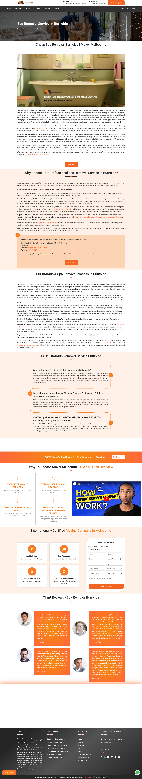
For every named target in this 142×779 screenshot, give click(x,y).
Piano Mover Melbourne (54, 754)
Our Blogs (46, 8)
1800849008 (33, 250)
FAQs (38, 8)
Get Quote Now (118, 457)
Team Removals (89, 777)
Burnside (32, 29)
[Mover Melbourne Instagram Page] (104, 757)
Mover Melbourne (43, 128)
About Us (17, 8)
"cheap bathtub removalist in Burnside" (82, 254)
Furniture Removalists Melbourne (57, 745)
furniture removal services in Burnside (109, 217)
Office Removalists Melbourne (56, 748)
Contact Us (57, 8)
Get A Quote (71, 164)
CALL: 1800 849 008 (128, 9)
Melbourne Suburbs (84, 757)
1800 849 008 (107, 742)
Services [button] (28, 8)
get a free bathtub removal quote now (36, 154)
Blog (79, 748)
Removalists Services (84, 754)
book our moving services (49, 223)
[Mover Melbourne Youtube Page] (119, 757)
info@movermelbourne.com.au (76, 4)
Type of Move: (93, 546)
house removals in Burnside (84, 217)
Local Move (104, 546)
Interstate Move (95, 549)
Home (9, 8)
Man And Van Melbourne (54, 757)
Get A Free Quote (116, 3)
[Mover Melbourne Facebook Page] (101, 757)
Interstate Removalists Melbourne (57, 751)
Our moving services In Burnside (61, 209)
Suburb (25, 29)
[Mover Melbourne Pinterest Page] (112, 757)
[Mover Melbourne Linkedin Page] (108, 757)
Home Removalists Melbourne (56, 742)
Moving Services (83, 761)
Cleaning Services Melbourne (56, 739)
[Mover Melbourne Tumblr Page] (115, 757)
